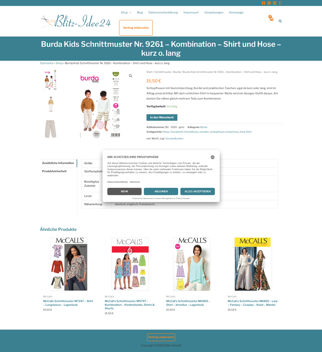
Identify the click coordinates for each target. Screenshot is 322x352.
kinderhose (232, 131)
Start (149, 71)
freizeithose (191, 131)
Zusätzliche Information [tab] (58, 163)
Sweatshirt (177, 131)
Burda (177, 71)
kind (242, 131)
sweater (204, 131)
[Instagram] (269, 3)
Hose (166, 131)
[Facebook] (263, 3)
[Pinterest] (275, 3)
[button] (129, 12)
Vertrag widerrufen (161, 337)
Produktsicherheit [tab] (54, 171)
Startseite (46, 63)
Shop (59, 63)
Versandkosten (174, 138)
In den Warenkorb (162, 117)
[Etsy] (280, 3)
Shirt (249, 131)
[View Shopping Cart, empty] (271, 21)
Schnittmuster (162, 71)
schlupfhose (217, 131)
